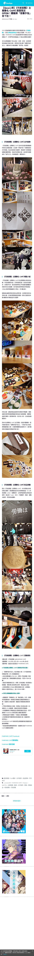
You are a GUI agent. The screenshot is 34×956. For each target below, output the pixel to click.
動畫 (15, 785)
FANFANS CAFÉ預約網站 (10, 740)
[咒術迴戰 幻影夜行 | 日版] (17, 751)
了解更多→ (5, 954)
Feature (25, 783)
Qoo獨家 (12, 778)
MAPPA (4, 785)
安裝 (27, 751)
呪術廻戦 (7, 787)
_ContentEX (7, 783)
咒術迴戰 (13, 787)
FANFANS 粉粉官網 (8, 744)
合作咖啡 (19, 778)
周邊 (25, 785)
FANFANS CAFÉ (17, 783)
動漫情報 (6, 778)
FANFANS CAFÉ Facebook (10, 736)
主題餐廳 (10, 785)
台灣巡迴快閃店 (12, 32)
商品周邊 (25, 778)
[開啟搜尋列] (23, 3)
